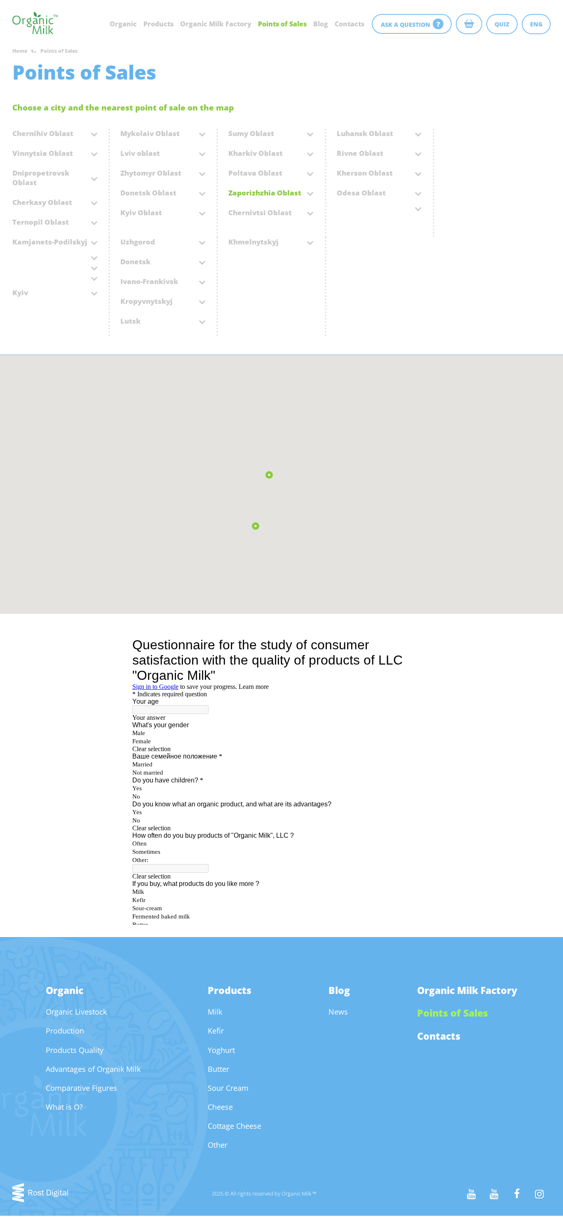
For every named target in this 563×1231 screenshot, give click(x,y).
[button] (255, 525)
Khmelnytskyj (253, 242)
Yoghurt (221, 1050)
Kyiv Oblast (141, 212)
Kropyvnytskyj (146, 301)
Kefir (216, 1031)
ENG (536, 24)
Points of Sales (282, 23)
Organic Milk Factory (215, 23)
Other (218, 1145)
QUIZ (502, 24)
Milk (215, 1012)
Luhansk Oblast (365, 133)
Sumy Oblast (251, 133)
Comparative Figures (81, 1088)
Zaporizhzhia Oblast (264, 192)
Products (158, 23)
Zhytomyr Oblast (150, 173)
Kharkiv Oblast (255, 153)
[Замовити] (469, 24)
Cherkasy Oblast (42, 202)
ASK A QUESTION (410, 24)
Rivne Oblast (360, 153)
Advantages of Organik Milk (93, 1069)
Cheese (220, 1107)
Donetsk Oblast (148, 192)
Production (65, 1031)
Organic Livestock (76, 1012)
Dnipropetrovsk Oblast (40, 177)
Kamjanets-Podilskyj (49, 242)
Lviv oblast (140, 153)
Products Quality (74, 1050)
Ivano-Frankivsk (149, 281)
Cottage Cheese (234, 1126)
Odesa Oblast (361, 192)
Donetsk (135, 261)
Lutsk (130, 321)
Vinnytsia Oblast (42, 153)
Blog (320, 23)
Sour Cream (228, 1088)
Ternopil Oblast (40, 222)
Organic (123, 23)
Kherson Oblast (365, 173)
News (338, 1012)
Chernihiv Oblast (42, 133)
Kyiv (20, 292)
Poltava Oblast (255, 173)
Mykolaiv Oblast (150, 133)
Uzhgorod (137, 242)
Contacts (349, 23)
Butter (218, 1069)
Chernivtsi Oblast (260, 212)
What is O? (64, 1107)
